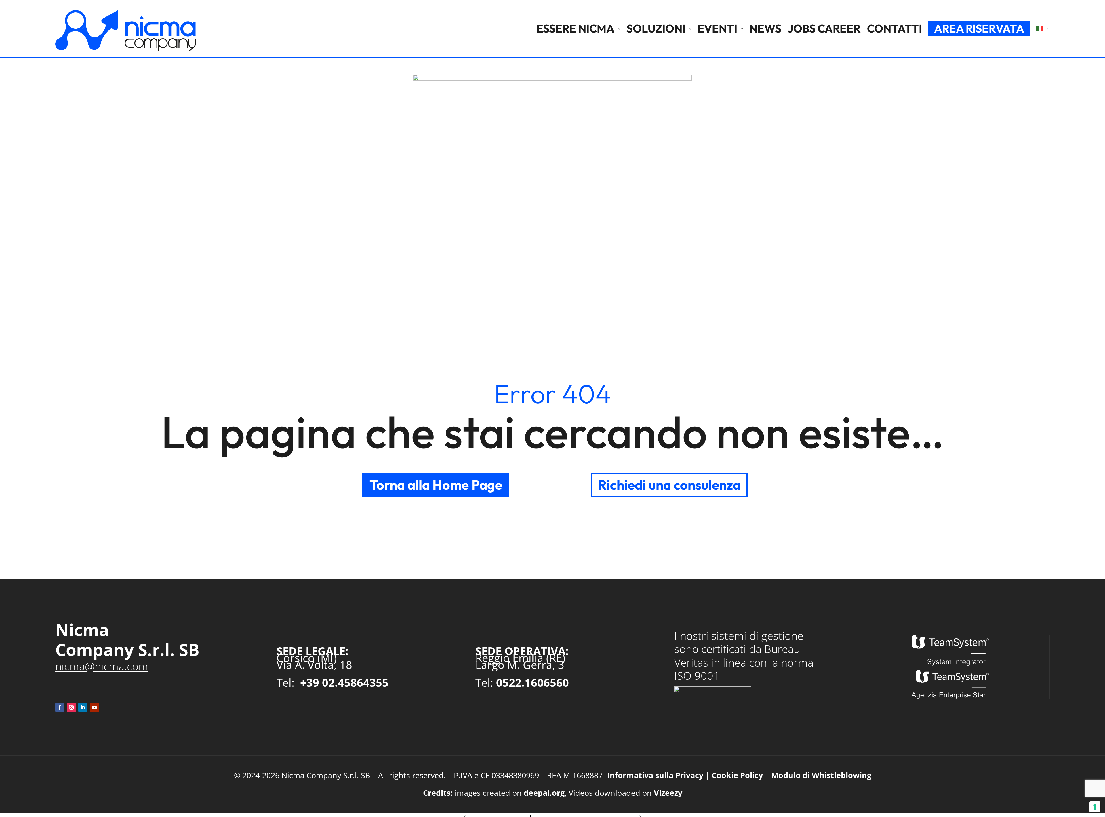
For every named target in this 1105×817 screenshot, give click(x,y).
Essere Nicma (575, 28)
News (765, 28)
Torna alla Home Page (435, 484)
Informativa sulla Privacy (655, 775)
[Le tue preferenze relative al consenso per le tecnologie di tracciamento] (1094, 806)
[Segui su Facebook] (59, 707)
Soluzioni (655, 28)
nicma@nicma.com (101, 665)
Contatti (894, 28)
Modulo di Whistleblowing (821, 775)
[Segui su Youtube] (94, 707)
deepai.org (544, 792)
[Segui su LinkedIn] (82, 707)
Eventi (717, 28)
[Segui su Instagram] (71, 707)
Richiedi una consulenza (669, 484)
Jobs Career (824, 28)
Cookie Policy (737, 775)
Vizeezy (668, 792)
